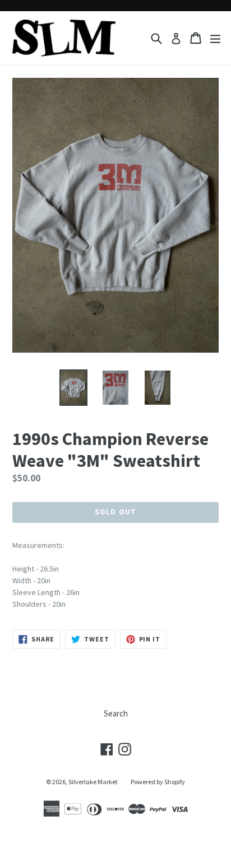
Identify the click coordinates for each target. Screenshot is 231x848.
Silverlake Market (93, 781)
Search (116, 713)
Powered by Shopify (158, 781)
